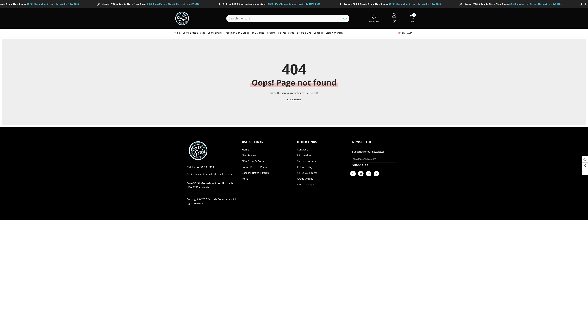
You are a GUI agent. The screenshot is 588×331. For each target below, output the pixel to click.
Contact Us (303, 149)
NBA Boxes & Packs (253, 161)
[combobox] (283, 18)
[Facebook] (353, 173)
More (245, 178)
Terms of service (306, 161)
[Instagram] (361, 173)
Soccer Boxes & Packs (254, 167)
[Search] (287, 18)
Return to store (294, 99)
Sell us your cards (307, 173)
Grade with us (305, 178)
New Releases (250, 155)
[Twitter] (376, 173)
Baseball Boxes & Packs (255, 173)
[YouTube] (368, 173)
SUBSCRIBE (360, 165)
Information (304, 155)
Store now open (306, 184)
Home (245, 149)
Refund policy (305, 167)
